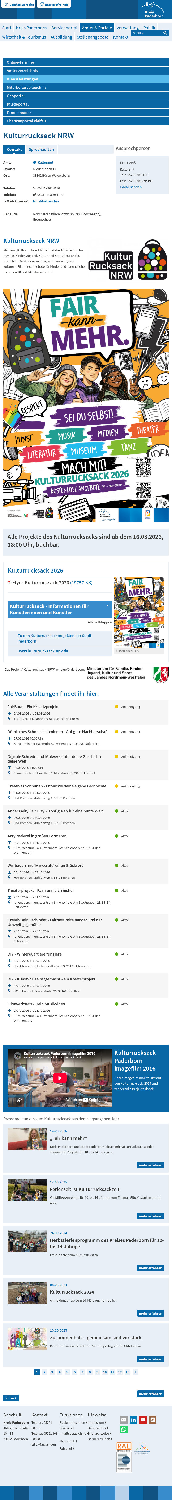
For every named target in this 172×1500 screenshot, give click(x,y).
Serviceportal (64, 28)
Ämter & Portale (97, 28)
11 (112, 1372)
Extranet (66, 1448)
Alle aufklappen (100, 622)
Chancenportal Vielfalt (26, 120)
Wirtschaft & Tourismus (24, 37)
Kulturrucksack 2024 (72, 1292)
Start (6, 28)
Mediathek (67, 1441)
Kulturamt (45, 162)
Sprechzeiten (41, 149)
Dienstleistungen (22, 78)
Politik (149, 28)
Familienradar (19, 112)
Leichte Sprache (21, 4)
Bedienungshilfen (72, 1422)
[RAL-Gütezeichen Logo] (124, 1457)
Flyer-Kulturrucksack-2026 (40, 582)
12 (120, 1372)
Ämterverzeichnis (22, 70)
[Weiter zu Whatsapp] (142, 1429)
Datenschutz (97, 1428)
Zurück (11, 1398)
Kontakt (120, 37)
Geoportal (16, 95)
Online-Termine (20, 62)
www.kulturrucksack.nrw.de (43, 651)
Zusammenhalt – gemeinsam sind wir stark (96, 1337)
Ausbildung (61, 37)
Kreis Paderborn (31, 28)
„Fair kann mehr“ (68, 1138)
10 (105, 1372)
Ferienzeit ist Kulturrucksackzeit (85, 1189)
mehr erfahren (150, 1393)
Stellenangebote (92, 37)
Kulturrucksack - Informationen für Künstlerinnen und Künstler (49, 609)
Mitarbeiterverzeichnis (27, 87)
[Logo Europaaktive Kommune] (142, 1448)
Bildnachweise (98, 1433)
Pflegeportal (18, 104)
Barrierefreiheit (56, 4)
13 (127, 1372)
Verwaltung (128, 28)
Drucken (66, 1428)
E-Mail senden (48, 201)
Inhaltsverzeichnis (73, 1433)
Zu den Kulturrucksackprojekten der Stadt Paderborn (54, 638)
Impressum (96, 1422)
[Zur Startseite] (155, 9)
